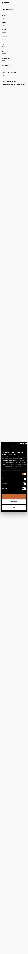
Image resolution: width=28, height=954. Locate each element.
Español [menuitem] (4, 53)
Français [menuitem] (4, 32)
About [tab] (23, 447)
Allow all (14, 496)
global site (9, 84)
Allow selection (14, 501)
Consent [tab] (5, 447)
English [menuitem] (3, 18)
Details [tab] (14, 447)
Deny (14, 507)
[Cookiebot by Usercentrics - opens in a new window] (20, 444)
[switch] (24, 479)
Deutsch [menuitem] (4, 39)
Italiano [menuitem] (3, 46)
